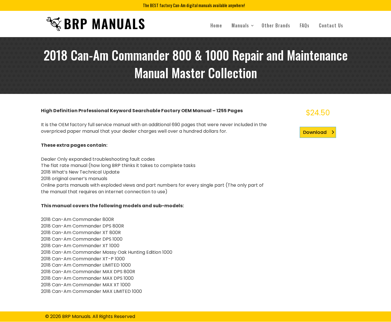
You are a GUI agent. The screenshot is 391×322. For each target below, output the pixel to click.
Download (315, 132)
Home (216, 25)
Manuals (240, 25)
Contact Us (331, 25)
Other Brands (276, 25)
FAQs (304, 25)
